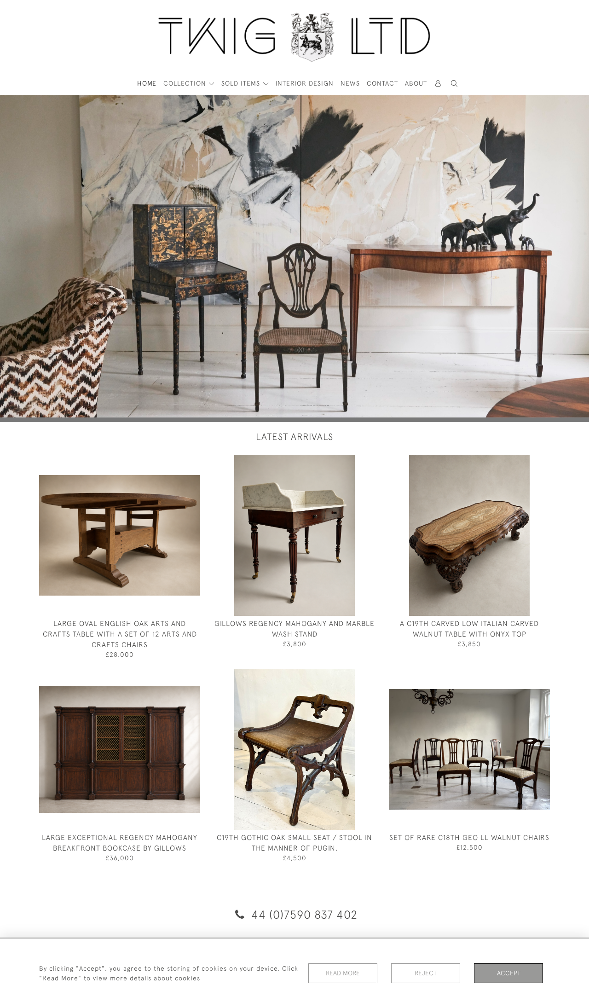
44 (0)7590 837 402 (303, 914)
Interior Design (305, 83)
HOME (146, 83)
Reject (426, 973)
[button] (454, 83)
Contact (382, 83)
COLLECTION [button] (185, 83)
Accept (508, 973)
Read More (343, 973)
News (350, 83)
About (416, 83)
